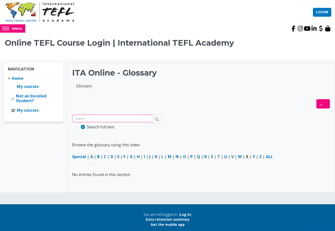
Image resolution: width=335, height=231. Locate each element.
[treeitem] (33, 94)
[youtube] (307, 28)
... (325, 104)
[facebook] (293, 28)
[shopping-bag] (327, 28)
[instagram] (300, 28)
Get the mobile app (168, 224)
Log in (185, 214)
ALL (269, 156)
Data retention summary (168, 219)
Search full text (100, 127)
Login (322, 12)
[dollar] (320, 28)
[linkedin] (313, 28)
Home (18, 78)
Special (79, 156)
